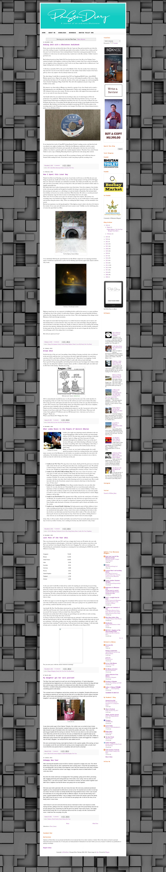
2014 (107, 263)
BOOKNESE (72, 33)
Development (54, 344)
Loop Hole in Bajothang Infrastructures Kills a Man (117, 425)
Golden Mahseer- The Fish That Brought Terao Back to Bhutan (117, 410)
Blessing (54, 531)
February (109, 234)
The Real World (110, 737)
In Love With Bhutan (111, 663)
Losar (77, 344)
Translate (115, 43)
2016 (107, 258)
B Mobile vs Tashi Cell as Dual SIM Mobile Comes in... (117, 362)
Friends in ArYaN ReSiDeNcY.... (113, 727)
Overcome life (109, 645)
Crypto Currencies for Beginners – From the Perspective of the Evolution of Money (113, 601)
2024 (107, 239)
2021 (107, 246)
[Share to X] (66, 165)
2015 (49, 167)
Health (64, 753)
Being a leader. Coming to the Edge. (112, 751)
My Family (81, 344)
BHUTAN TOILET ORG (86, 33)
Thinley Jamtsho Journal (112, 715)
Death (49, 422)
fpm (98, 852)
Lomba (79, 531)
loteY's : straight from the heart (112, 598)
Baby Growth (50, 753)
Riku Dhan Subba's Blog (112, 617)
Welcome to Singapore (111, 677)
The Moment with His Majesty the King (116, 469)
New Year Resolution (65, 422)
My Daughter (69, 753)
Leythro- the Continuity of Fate (113, 608)
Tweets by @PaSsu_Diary (110, 493)
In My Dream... (109, 733)
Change (49, 344)
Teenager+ (108, 720)
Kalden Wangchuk (110, 743)
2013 (107, 265)
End (51, 422)
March (109, 227)
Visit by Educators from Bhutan (112, 675)
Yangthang (89, 531)
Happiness (59, 753)
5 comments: (56, 816)
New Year (71, 167)
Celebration (58, 531)
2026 (107, 225)
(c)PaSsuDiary (65, 852)
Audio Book (52, 167)
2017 (107, 256)
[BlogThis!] (65, 165)
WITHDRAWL (109, 721)
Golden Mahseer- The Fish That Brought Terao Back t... (114, 230)
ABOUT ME (51, 33)
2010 (107, 272)
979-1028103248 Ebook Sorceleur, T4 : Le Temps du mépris (112, 703)
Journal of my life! (110, 700)
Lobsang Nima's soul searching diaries (114, 571)
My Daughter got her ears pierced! (59, 678)
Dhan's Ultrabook (110, 709)
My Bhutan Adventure (111, 669)
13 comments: (57, 669)
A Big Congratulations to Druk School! (113, 625)
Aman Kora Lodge (110, 664)
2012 (107, 267)
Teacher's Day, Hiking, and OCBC (114, 683)
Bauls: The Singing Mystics (112, 716)
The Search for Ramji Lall (111, 566)
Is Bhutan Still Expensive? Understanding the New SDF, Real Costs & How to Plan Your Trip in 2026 (113, 393)
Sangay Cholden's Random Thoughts (113, 581)
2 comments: (56, 420)
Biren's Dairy (109, 757)
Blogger (49, 671)
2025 (107, 237)
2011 (107, 270)
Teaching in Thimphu (111, 681)
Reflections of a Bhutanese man (112, 588)
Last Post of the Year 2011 (55, 538)
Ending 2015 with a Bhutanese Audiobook (61, 45)
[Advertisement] (113, 523)
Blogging (53, 671)
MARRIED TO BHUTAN (112, 693)
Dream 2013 (48, 351)
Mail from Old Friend (111, 670)
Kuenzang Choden (60, 167)
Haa (67, 531)
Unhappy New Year (50, 760)
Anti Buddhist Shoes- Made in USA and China (116, 439)
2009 (107, 274)
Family (59, 344)
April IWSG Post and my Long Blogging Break (113, 652)
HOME (43, 33)
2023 (107, 241)
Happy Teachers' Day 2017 (112, 710)
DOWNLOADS (62, 33)
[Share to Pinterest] (70, 165)
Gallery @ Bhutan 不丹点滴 (113, 687)
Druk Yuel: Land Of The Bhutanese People (112, 557)
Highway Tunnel (72, 344)
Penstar (108, 565)
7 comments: (57, 528)
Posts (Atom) (53, 826)
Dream (107, 646)
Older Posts (95, 823)
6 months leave (109, 659)
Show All (121, 638)
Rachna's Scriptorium (111, 651)
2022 (107, 244)
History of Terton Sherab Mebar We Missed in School (116, 376)
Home (76, 531)
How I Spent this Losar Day (55, 174)
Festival (64, 531)
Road (90, 344)
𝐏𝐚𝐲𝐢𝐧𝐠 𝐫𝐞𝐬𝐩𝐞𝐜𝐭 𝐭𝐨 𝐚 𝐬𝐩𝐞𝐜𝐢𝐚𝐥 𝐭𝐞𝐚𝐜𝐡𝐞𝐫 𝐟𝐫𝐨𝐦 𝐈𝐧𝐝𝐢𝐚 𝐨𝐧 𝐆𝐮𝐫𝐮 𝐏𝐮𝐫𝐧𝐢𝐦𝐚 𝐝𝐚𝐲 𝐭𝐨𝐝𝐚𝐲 (112, 592)
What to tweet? (109, 738)
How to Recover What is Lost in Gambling (116, 334)
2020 (107, 248)
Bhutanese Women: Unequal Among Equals (112, 559)
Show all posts (81, 39)
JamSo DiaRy (109, 726)
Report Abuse (47, 848)
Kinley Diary (109, 731)
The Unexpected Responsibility (113, 583)
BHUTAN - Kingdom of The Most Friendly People (113, 630)
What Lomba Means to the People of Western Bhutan (66, 429)
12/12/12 (49, 531)
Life (54, 422)
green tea (108, 658)
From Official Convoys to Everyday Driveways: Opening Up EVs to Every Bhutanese (113, 575)
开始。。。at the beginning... (113, 688)
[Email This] (63, 165)
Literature (66, 167)
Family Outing (64, 344)
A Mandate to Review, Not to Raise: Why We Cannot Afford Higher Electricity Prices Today (113, 611)
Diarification (109, 623)
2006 (107, 277)
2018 (107, 253)
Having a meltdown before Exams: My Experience (114, 744)
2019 (107, 251)
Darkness (50, 819)
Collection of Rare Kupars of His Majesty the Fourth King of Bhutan (117, 455)
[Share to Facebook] (68, 165)
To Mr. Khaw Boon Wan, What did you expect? (117, 347)
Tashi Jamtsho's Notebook (112, 750)
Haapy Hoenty (71, 531)
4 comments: (57, 165)
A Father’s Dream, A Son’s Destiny (114, 619)
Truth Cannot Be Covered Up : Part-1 (113, 633)
